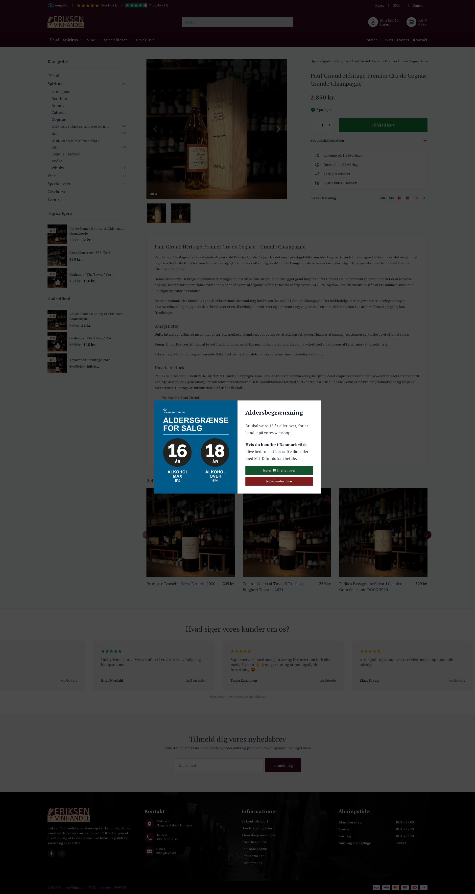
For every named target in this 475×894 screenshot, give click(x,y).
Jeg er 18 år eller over (279, 470)
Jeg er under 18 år (279, 481)
